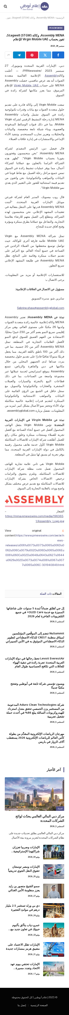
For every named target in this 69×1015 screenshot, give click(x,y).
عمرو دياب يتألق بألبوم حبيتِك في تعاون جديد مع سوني (25, 929)
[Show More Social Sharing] (8, 54)
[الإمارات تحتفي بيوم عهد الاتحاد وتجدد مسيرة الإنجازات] (53, 969)
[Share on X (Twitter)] (45, 54)
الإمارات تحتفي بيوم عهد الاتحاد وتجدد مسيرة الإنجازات (25, 968)
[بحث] (6, 6)
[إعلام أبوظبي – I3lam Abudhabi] (34, 6)
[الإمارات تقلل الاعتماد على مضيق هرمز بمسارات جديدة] (53, 949)
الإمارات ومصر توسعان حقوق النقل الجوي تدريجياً (24, 869)
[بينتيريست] (32, 54)
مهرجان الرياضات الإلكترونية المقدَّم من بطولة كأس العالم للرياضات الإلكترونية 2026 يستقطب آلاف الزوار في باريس (35, 738)
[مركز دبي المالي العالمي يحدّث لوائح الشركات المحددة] (34, 794)
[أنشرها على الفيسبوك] (58, 54)
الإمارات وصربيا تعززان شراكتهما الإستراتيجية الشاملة (26, 851)
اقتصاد (60, 809)
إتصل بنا (22, 1005)
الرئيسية (60, 17)
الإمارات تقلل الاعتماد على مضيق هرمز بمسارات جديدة (23, 946)
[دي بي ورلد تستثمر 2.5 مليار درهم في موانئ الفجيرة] (53, 910)
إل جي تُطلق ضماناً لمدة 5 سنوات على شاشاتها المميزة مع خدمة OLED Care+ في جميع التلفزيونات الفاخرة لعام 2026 (35, 612)
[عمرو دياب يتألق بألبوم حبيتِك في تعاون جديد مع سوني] (53, 930)
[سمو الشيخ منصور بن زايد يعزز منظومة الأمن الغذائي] (53, 891)
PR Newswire (56, 28)
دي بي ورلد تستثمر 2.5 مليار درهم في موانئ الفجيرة (22, 907)
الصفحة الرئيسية (39, 1005)
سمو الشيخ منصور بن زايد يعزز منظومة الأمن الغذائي (24, 888)
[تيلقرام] (19, 54)
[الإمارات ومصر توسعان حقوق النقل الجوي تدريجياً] (53, 871)
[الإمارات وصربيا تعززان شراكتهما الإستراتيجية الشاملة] (53, 852)
